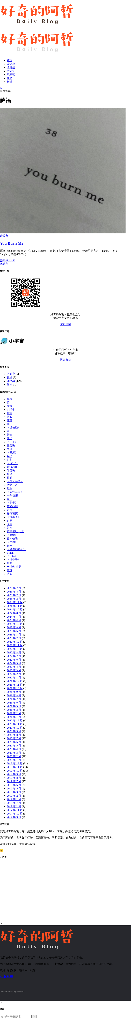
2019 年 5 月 (14, 788)
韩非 (9, 563)
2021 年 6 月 (14, 702)
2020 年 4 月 (14, 749)
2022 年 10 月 (15, 648)
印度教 (11, 470)
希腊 (9, 434)
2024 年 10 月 (15, 609)
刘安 (9, 527)
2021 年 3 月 (14, 709)
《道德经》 (13, 427)
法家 (9, 573)
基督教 (11, 445)
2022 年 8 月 (14, 652)
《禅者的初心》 (16, 549)
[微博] (1, 976)
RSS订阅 (65, 324)
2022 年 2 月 (14, 673)
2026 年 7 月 (14, 588)
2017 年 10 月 (15, 813)
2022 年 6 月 (14, 659)
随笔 (9, 78)
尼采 (9, 488)
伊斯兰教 (12, 484)
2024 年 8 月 (14, 613)
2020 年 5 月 (14, 745)
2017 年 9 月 (14, 817)
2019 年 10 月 (15, 770)
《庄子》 (12, 441)
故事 (9, 449)
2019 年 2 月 (14, 795)
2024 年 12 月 (15, 602)
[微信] (8, 976)
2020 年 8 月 (14, 734)
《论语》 (12, 463)
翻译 (9, 81)
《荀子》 (12, 502)
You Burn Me (12, 243)
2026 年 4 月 (14, 591)
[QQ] (5, 976)
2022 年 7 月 (14, 656)
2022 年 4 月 (14, 666)
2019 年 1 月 (14, 799)
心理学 (11, 409)
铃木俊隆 (12, 538)
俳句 (9, 459)
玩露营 (11, 74)
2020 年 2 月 (14, 756)
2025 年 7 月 (14, 595)
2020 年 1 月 (14, 759)
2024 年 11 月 (15, 605)
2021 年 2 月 (14, 713)
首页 (9, 60)
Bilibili (10, 552)
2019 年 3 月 (14, 792)
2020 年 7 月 (14, 738)
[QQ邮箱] (11, 976)
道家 (9, 520)
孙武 (9, 477)
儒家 (9, 406)
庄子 (9, 438)
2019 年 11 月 (15, 767)
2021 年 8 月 (14, 695)
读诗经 (11, 67)
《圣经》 (12, 452)
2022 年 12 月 (15, 641)
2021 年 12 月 (15, 681)
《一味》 (12, 555)
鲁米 (9, 545)
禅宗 (9, 398)
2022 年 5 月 (14, 663)
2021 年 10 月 (15, 688)
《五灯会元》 (15, 492)
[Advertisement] (65, 892)
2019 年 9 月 (14, 774)
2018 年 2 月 (14, 806)
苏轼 (9, 570)
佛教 (9, 416)
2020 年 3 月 (14, 752)
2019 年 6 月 (14, 784)
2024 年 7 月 (14, 616)
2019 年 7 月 (14, 781)
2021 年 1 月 (14, 716)
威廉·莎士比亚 (15, 531)
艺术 (9, 509)
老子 (9, 431)
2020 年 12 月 (15, 720)
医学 (9, 524)
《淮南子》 (13, 517)
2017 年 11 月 (15, 810)
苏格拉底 (12, 506)
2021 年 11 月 (15, 684)
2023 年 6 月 (14, 631)
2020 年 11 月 (15, 724)
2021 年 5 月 (14, 706)
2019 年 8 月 (14, 777)
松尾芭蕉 (12, 513)
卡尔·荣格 (13, 495)
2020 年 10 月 (15, 727)
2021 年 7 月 (14, 699)
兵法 (9, 456)
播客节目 (65, 359)
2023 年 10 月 (15, 623)
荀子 (9, 499)
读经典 (11, 63)
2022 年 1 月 (14, 677)
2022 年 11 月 (15, 645)
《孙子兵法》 (15, 481)
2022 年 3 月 (14, 670)
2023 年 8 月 (14, 627)
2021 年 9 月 (14, 691)
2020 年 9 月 (14, 731)
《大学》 (12, 535)
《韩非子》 (13, 559)
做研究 (11, 71)
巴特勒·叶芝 (14, 566)
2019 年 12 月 (15, 763)
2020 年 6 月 (14, 742)
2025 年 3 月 (14, 598)
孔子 (9, 424)
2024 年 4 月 (14, 620)
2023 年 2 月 (14, 638)
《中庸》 (12, 542)
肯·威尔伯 (13, 466)
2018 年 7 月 (14, 802)
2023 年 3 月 (14, 634)
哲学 (9, 413)
